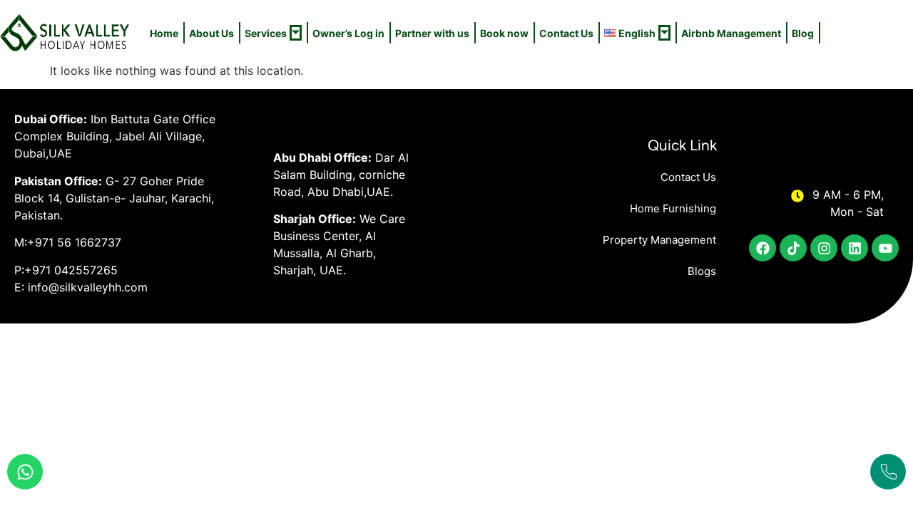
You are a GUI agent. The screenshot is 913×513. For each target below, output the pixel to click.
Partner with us (432, 33)
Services (266, 33)
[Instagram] (823, 247)
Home (164, 33)
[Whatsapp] (25, 471)
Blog (803, 33)
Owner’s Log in (348, 33)
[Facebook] (762, 247)
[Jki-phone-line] (888, 471)
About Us (211, 33)
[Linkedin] (854, 247)
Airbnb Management (731, 33)
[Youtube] (885, 247)
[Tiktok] (793, 247)
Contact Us (566, 33)
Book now (504, 33)
